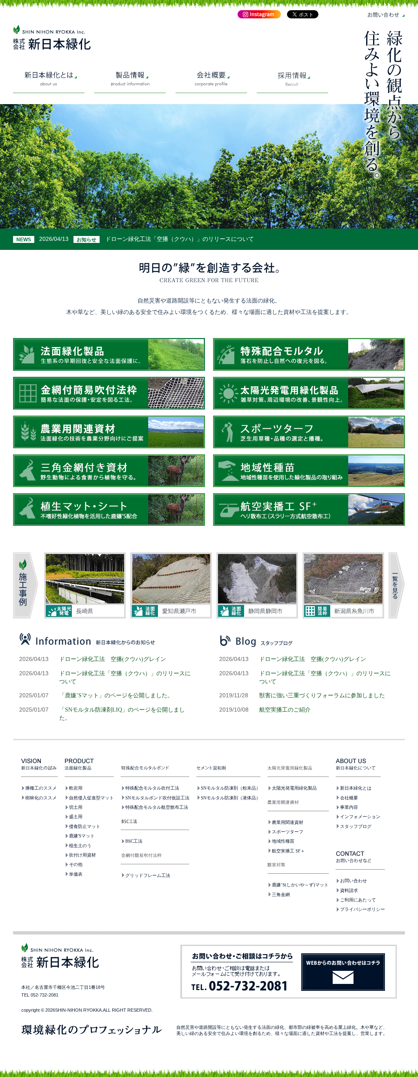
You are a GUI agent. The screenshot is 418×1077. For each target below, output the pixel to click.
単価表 (75, 874)
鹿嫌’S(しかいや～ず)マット (300, 884)
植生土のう (80, 845)
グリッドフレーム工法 (147, 875)
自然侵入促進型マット (91, 797)
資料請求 (349, 890)
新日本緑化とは (355, 787)
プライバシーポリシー (362, 909)
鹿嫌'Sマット (82, 835)
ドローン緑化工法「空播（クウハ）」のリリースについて (179, 239)
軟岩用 (75, 787)
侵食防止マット (84, 826)
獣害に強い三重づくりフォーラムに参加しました (322, 695)
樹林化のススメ (41, 797)
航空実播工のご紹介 (285, 709)
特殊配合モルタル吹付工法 (152, 787)
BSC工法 (133, 841)
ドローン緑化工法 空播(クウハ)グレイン (112, 659)
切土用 (75, 807)
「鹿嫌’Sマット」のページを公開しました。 (116, 695)
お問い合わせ (353, 880)
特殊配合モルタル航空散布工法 (156, 807)
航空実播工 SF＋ (288, 850)
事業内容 (349, 807)
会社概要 (349, 797)
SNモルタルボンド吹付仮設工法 (157, 797)
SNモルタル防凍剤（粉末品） (230, 787)
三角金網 (281, 894)
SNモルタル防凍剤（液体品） (230, 797)
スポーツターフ (287, 831)
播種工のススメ (41, 787)
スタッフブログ (355, 826)
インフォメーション (360, 816)
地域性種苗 (283, 841)
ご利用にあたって (358, 899)
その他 (75, 864)
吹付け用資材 (82, 854)
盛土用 (75, 816)
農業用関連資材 (287, 822)
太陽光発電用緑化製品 (294, 787)
